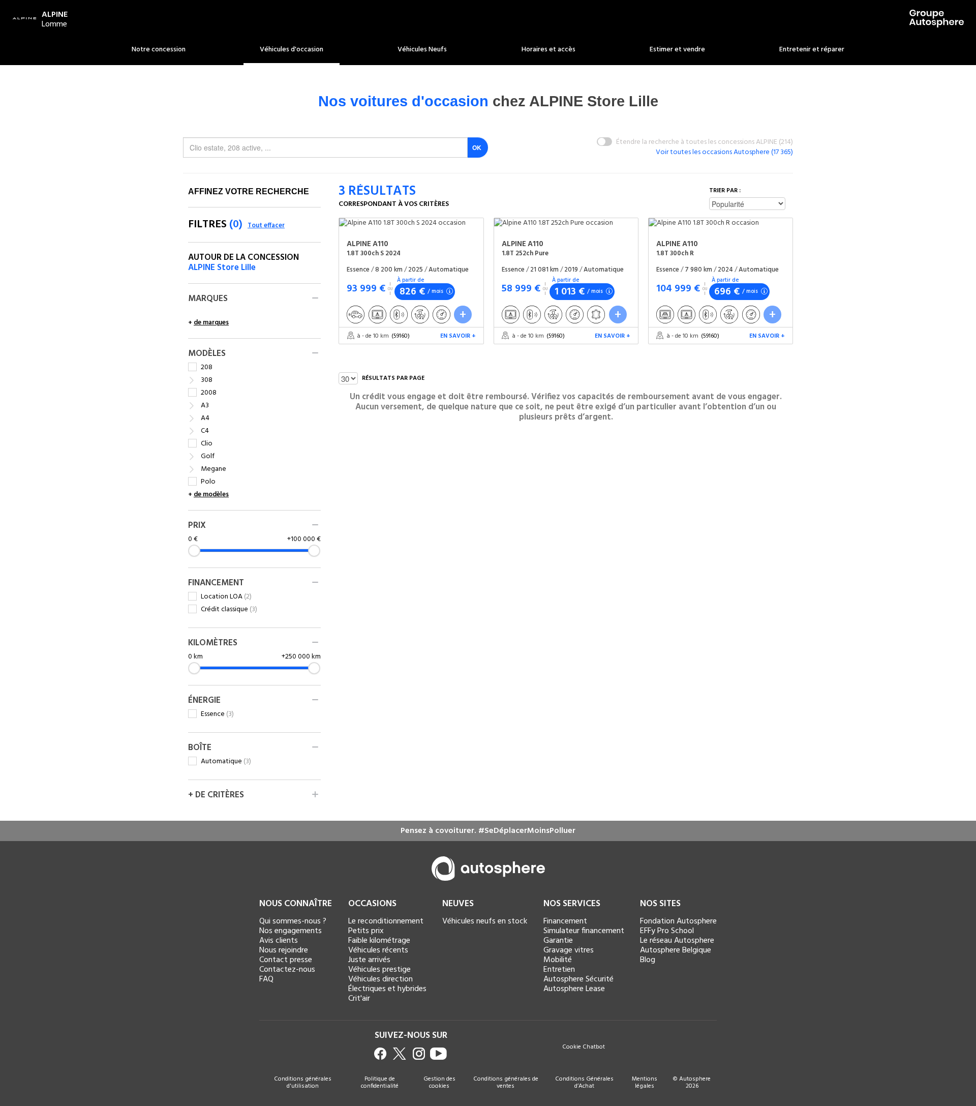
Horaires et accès (548, 49)
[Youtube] (438, 1053)
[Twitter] (399, 1053)
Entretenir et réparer (811, 49)
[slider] (194, 551)
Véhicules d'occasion (291, 49)
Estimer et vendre (677, 49)
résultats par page (393, 378)
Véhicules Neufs (422, 49)
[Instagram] (419, 1053)
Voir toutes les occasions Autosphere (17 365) (724, 152)
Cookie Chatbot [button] (583, 1047)
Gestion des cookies (439, 1082)
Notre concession (159, 49)
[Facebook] (380, 1053)
